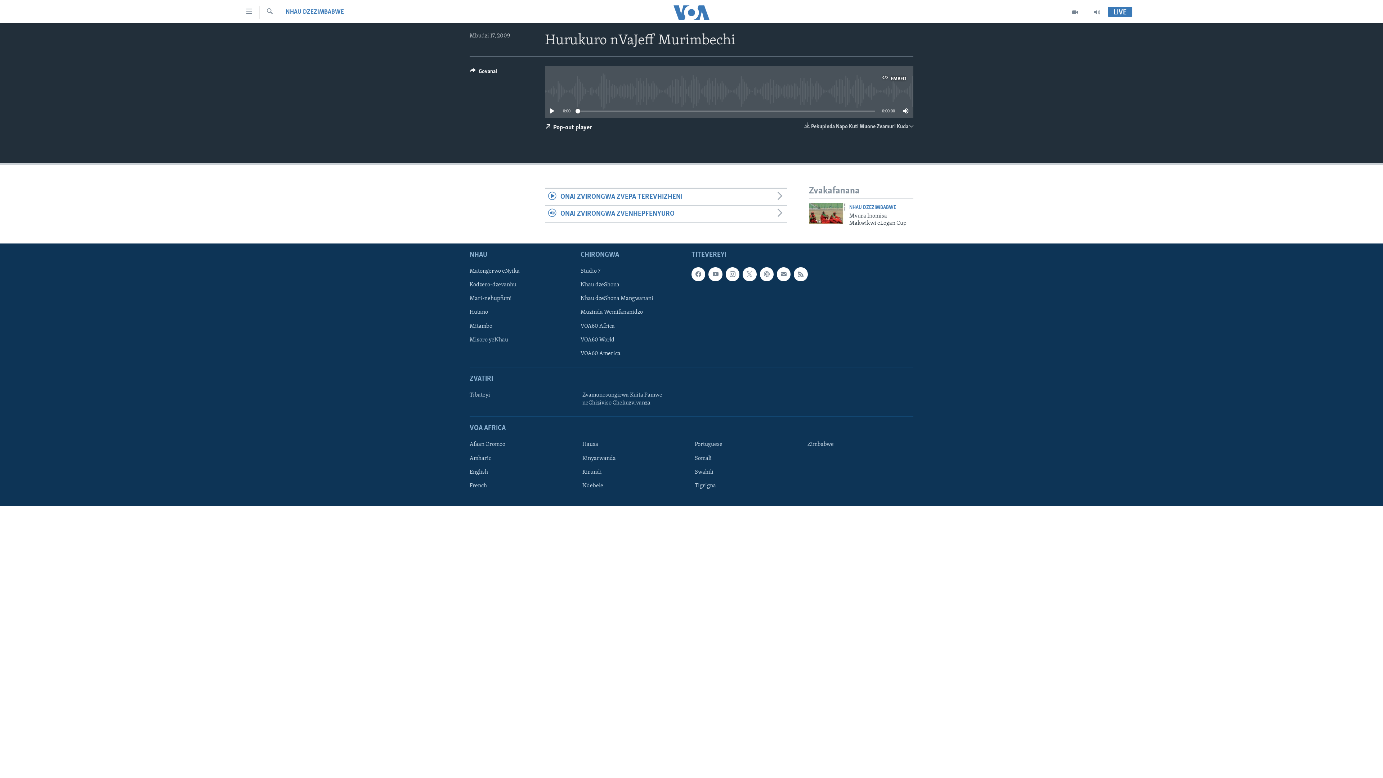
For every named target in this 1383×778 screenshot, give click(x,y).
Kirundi (592, 472)
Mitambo (481, 326)
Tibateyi (480, 395)
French (478, 486)
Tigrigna (705, 486)
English (479, 472)
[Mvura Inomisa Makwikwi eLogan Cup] (827, 213)
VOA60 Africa (598, 326)
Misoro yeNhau (489, 340)
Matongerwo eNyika (495, 271)
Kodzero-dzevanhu (493, 285)
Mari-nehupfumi (491, 299)
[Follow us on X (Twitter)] (749, 274)
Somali (703, 458)
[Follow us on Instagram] (732, 274)
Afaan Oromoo (487, 445)
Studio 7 (590, 271)
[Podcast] (767, 274)
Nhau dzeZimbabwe (315, 12)
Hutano (479, 313)
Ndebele (592, 486)
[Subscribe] (784, 274)
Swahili (704, 472)
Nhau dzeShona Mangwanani (617, 299)
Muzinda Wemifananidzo (612, 313)
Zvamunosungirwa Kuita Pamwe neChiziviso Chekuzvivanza (622, 399)
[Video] (1075, 12)
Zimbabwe (820, 445)
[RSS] (800, 274)
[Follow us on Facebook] (698, 274)
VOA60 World (597, 340)
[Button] (483, 73)
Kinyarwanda (599, 458)
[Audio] (1097, 12)
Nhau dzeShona (600, 285)
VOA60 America (601, 354)
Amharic (480, 458)
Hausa (590, 445)
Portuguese (708, 445)
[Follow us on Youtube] (715, 274)
